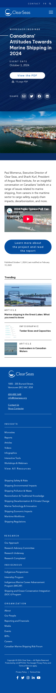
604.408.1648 (14, 394)
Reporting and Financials (16, 621)
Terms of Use (35, 672)
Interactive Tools (12, 458)
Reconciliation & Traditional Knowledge (24, 496)
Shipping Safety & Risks (16, 481)
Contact (34, 4)
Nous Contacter (16, 409)
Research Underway (14, 553)
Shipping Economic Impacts (18, 511)
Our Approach (11, 543)
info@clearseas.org (17, 398)
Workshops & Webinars (15, 463)
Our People (10, 616)
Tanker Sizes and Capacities (35, 331)
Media (7, 626)
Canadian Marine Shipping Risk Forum (23, 647)
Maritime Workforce (14, 517)
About (7, 611)
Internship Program (13, 577)
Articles (8, 443)
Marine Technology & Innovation (20, 506)
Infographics (10, 453)
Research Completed (14, 558)
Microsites (9, 433)
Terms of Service (25, 666)
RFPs (6, 636)
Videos (7, 448)
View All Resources (17, 469)
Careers (8, 642)
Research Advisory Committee (19, 548)
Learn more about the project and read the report (28, 246)
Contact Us (13, 405)
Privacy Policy (42, 663)
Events (7, 631)
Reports (8, 438)
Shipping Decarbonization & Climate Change (26, 501)
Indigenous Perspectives (16, 572)
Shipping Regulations (15, 522)
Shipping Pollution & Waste (18, 491)
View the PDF (31, 76)
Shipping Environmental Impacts (20, 486)
